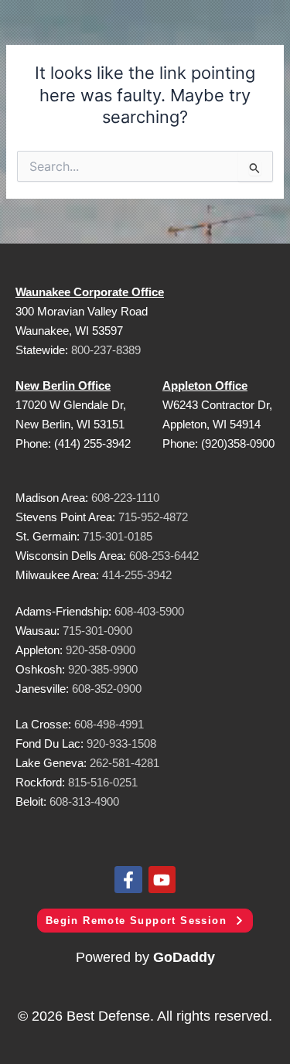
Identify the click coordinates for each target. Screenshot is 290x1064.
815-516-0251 (103, 782)
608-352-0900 (107, 688)
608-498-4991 (109, 724)
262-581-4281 (124, 762)
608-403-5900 (149, 611)
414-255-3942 (137, 574)
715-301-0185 (117, 536)
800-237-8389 (106, 349)
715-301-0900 (97, 630)
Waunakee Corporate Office (89, 291)
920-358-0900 (100, 649)
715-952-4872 (153, 516)
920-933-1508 (121, 743)
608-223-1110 (125, 497)
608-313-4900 (84, 801)
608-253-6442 (162, 555)
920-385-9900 (103, 669)
